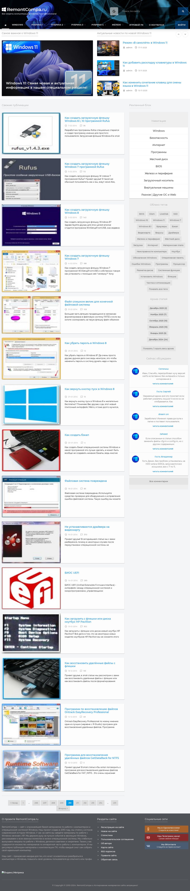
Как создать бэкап (77, 435)
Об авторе (106, 843)
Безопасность (159, 137)
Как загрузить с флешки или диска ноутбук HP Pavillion (88, 620)
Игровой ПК (136, 25)
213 (92, 803)
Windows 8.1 (145, 226)
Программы (158, 152)
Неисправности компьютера (151, 251)
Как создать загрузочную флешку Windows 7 (87, 257)
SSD (175, 214)
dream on (163, 414)
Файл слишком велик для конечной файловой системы (89, 303)
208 (53, 803)
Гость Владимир (163, 456)
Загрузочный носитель (159, 180)
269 (84, 580)
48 (83, 717)
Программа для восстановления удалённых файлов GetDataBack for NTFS (92, 756)
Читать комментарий (163, 384)
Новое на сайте (109, 831)
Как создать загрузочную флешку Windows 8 (87, 211)
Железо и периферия (159, 173)
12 (83, 351)
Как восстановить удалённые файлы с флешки (90, 665)
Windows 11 (159, 220)
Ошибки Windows (141, 264)
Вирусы (159, 232)
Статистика (107, 835)
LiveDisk (164, 214)
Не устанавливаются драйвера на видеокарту (87, 528)
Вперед (63, 808)
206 (36, 803)
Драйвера (173, 232)
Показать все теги (158, 289)
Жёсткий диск (172, 239)
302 (83, 626)
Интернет (158, 145)
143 (83, 217)
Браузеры (161, 226)
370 (83, 534)
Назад (14, 803)
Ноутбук (176, 251)
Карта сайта (107, 847)
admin (127, 47)
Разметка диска (145, 270)
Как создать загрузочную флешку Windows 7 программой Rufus (87, 165)
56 (82, 126)
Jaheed (163, 434)
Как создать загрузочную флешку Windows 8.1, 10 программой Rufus (87, 119)
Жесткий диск (159, 159)
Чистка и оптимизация (158, 283)
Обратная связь (109, 859)
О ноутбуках (156, 25)
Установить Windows (152, 276)
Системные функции (169, 270)
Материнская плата (173, 245)
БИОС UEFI (72, 572)
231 (114, 803)
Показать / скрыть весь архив (158, 348)
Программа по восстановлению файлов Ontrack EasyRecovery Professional (91, 711)
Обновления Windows (145, 258)
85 (83, 489)
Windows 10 (142, 220)
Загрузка (138, 245)
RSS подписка (108, 851)
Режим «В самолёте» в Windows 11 (145, 42)
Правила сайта (108, 855)
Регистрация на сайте (112, 827)
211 (77, 803)
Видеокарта (144, 232)
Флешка (172, 276)
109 (83, 309)
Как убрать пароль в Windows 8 (86, 343)
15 (83, 397)
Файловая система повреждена (86, 480)
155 (83, 671)
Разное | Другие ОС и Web (158, 194)
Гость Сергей (163, 391)
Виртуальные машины (158, 187)
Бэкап (175, 226)
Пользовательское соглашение (117, 839)
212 (85, 803)
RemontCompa (26, 9)
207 (44, 803)
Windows (159, 130)
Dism (152, 214)
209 (61, 803)
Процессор (179, 264)
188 (83, 263)
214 (100, 803)
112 (83, 171)
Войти (182, 25)
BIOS (159, 166)
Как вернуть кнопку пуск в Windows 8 (89, 389)
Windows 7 (175, 220)
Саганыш (164, 368)
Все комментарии (158, 481)
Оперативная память (173, 258)
